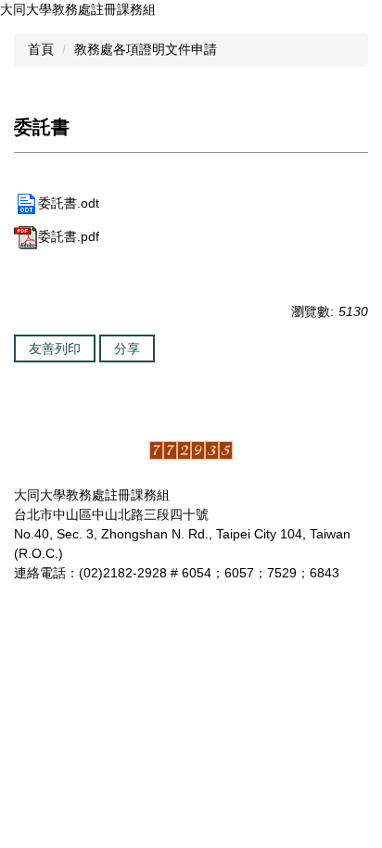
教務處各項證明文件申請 (145, 49)
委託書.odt (68, 203)
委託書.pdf (68, 236)
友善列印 (55, 348)
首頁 (41, 49)
